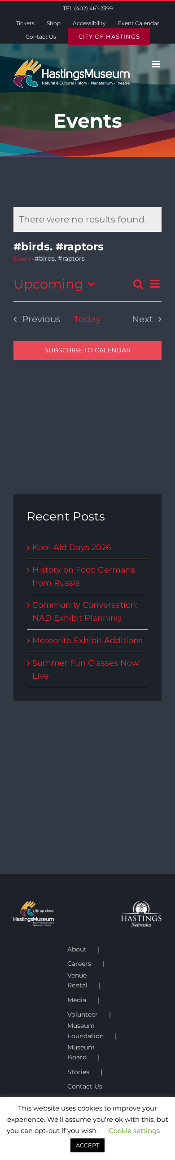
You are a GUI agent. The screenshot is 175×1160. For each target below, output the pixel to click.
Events (24, 259)
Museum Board (81, 1052)
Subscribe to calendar (87, 350)
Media (76, 1000)
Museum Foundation (85, 1031)
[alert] (87, 219)
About (77, 949)
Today (87, 319)
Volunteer (82, 1014)
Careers (79, 964)
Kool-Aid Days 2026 (71, 547)
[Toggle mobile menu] (157, 64)
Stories (78, 1072)
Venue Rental (77, 980)
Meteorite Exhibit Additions (87, 640)
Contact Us (84, 1086)
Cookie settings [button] (134, 1155)
